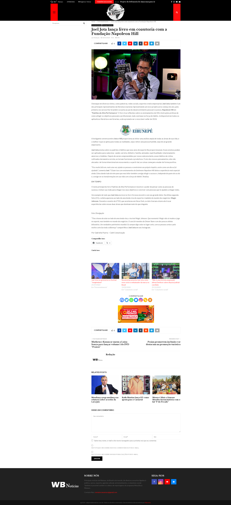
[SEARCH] (84, 23)
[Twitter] (127, 300)
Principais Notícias (108, 25)
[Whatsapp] (131, 300)
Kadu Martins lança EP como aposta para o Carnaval (135, 398)
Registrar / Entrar (85, 2)
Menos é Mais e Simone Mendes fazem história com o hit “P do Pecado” (166, 399)
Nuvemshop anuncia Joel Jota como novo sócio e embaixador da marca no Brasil (135, 282)
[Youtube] (167, 481)
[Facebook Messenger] (136, 300)
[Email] (173, 481)
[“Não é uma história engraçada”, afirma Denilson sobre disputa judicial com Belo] (166, 271)
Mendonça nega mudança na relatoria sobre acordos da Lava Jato (104, 399)
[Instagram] (141, 300)
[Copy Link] (145, 300)
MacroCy (148, 502)
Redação (96, 38)
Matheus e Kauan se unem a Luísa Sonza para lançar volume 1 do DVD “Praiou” (110, 344)
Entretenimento (96, 25)
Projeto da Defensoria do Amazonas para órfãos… (140, 2)
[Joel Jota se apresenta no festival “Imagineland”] (105, 271)
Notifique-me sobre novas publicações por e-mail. (114, 454)
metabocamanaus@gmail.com (106, 492)
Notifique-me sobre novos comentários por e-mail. (115, 448)
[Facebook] (122, 300)
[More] (150, 300)
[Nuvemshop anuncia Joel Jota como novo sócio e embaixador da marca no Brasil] (135, 271)
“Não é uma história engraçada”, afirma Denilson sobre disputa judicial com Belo (166, 282)
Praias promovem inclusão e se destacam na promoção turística (163, 343)
